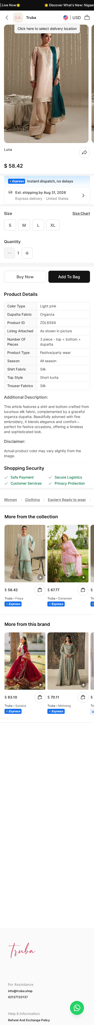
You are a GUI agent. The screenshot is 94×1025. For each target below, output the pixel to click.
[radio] (10, 224)
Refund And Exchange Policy (29, 1020)
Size (8, 213)
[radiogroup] (47, 224)
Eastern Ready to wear (67, 499)
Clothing (32, 499)
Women (10, 499)
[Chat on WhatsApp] (77, 1008)
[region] (47, 84)
